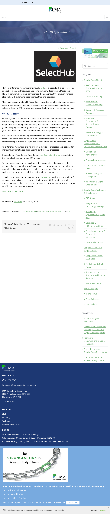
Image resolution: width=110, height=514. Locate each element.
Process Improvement (95, 160)
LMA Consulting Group (50, 155)
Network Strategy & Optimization (94, 134)
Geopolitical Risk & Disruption (94, 257)
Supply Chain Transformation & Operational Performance (95, 143)
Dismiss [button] (94, 510)
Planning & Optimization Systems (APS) (95, 214)
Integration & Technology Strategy (95, 205)
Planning (6, 417)
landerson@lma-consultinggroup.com (19, 385)
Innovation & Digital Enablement (95, 183)
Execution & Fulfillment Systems (94, 224)
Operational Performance (91, 153)
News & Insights (91, 288)
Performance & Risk (11, 424)
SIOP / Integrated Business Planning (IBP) (94, 88)
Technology (7, 421)
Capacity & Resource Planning (95, 111)
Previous (64, 48)
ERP (42, 88)
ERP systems (45, 177)
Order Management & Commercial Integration (95, 234)
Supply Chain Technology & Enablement (49, 211)
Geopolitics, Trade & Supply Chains (93, 249)
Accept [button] (102, 510)
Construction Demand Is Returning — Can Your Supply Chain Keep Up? (95, 329)
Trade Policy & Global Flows (95, 265)
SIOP (4, 414)
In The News (24, 211)
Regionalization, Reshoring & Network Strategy (95, 275)
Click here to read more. (13, 191)
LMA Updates (92, 304)
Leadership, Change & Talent (95, 167)
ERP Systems (32, 211)
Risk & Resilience (93, 283)
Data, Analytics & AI (94, 242)
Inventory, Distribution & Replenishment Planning (92, 122)
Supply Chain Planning (94, 80)
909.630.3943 (29, 2)
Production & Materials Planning (94, 103)
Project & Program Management (94, 175)
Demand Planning (94, 96)
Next (72, 48)
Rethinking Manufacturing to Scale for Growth (94, 341)
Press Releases (92, 299)
